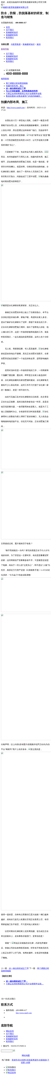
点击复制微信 (7, 1051)
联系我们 (10, 37)
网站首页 (10, 1031)
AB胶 (27, 1063)
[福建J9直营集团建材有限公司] (14, 7)
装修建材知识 (12, 32)
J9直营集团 (16, 44)
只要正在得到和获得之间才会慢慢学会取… (25, 984)
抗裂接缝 (43, 1060)
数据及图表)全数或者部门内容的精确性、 (24, 96)
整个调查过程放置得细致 (17, 83)
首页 (8, 27)
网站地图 (26, 1055)
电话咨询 (12, 1073)
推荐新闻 (5, 79)
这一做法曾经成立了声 (19, 968)
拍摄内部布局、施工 (15, 86)
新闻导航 (5, 49)
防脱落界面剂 (32, 1060)
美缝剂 (15, 1060)
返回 (39, 44)
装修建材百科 (12, 35)
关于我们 (10, 30)
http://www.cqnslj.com (16, 108)
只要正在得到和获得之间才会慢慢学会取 (24, 94)
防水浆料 (22, 1060)
